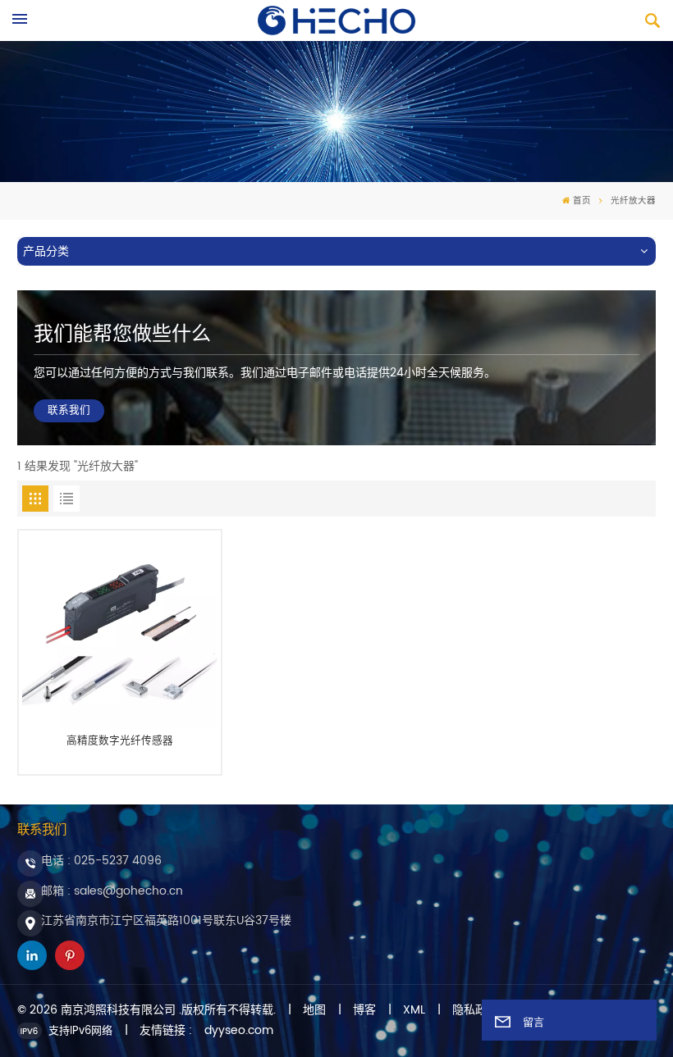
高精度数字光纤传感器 (119, 742)
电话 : (101, 860)
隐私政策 (475, 1010)
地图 (314, 1010)
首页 (582, 201)
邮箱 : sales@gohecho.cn (112, 891)
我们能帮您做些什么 (122, 334)
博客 (364, 1010)
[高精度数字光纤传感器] (120, 631)
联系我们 (69, 410)
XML (414, 1010)
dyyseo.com (238, 1031)
